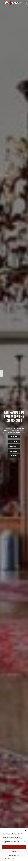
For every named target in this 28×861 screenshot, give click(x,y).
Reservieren (14, 436)
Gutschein (14, 456)
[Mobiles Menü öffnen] (25, 3)
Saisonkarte (14, 446)
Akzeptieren (14, 847)
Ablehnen (14, 851)
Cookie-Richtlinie (8, 858)
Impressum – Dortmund (18, 858)
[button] (25, 830)
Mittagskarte (14, 451)
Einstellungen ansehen (14, 855)
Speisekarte (14, 441)
